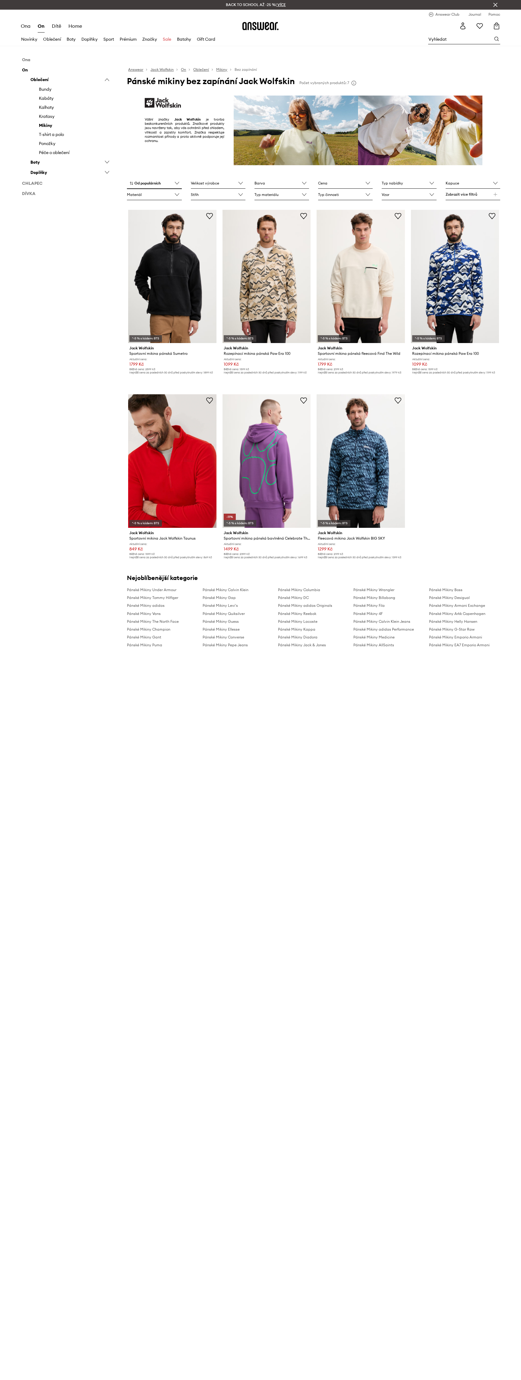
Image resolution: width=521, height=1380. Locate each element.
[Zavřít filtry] (495, 5)
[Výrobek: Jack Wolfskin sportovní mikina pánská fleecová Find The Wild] (361, 276)
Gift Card (206, 39)
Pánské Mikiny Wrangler (373, 590)
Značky (149, 39)
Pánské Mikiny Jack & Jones (302, 645)
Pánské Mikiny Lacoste (297, 621)
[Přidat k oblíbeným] (209, 215)
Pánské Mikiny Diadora (297, 637)
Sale (167, 39)
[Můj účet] (462, 26)
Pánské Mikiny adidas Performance (383, 629)
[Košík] (496, 26)
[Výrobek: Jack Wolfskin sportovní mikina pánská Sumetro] (172, 276)
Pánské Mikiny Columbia (299, 590)
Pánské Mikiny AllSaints (373, 645)
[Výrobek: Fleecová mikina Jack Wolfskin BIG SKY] (361, 461)
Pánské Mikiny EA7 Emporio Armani (459, 645)
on (41, 26)
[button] (154, 183)
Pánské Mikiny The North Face (153, 621)
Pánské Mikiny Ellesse (221, 629)
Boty (71, 39)
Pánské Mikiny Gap (219, 597)
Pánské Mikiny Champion (148, 629)
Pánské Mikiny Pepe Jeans (225, 645)
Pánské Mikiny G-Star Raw (452, 629)
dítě (56, 26)
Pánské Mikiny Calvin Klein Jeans (381, 621)
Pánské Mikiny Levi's (220, 605)
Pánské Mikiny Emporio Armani (455, 637)
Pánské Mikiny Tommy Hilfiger (152, 597)
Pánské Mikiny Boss (446, 590)
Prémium (128, 39)
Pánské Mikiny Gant (144, 637)
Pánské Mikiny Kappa (296, 629)
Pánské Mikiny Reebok (297, 613)
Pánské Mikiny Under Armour (151, 590)
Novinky (29, 39)
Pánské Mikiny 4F (368, 613)
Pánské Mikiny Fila (369, 605)
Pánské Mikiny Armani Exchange (457, 605)
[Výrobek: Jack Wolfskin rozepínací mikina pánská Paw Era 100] (267, 276)
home (75, 26)
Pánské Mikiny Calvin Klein (225, 590)
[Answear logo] (260, 26)
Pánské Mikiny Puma (144, 645)
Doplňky (89, 39)
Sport (108, 39)
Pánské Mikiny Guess (221, 621)
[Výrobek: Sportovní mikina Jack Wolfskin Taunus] (172, 461)
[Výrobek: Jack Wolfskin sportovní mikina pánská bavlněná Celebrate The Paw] (267, 461)
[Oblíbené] (479, 26)
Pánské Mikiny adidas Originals (305, 605)
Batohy (184, 39)
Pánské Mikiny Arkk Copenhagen (457, 613)
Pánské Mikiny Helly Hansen (453, 621)
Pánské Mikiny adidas (146, 605)
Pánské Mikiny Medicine (374, 637)
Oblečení (52, 39)
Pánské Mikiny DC (293, 597)
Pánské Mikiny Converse (223, 637)
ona (25, 26)
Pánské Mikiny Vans (144, 613)
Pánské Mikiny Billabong (374, 597)
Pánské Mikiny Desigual (449, 597)
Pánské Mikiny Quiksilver (224, 613)
